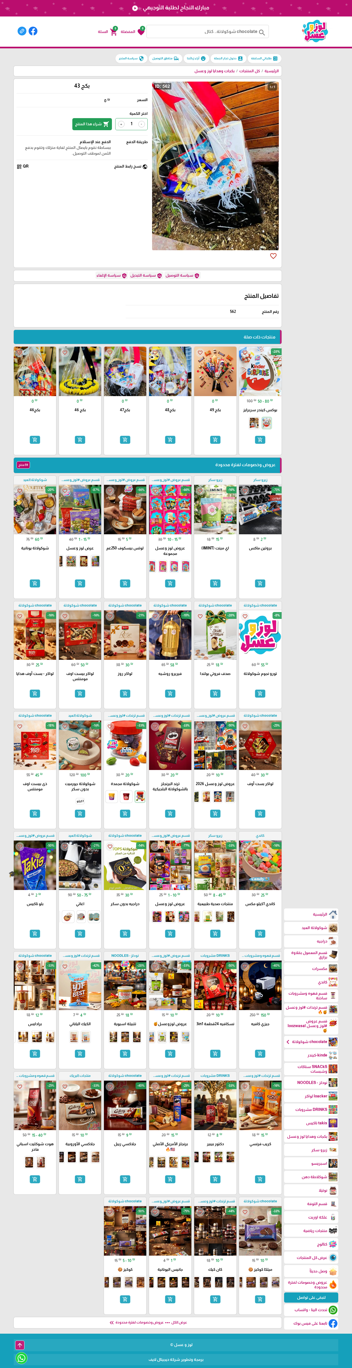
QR (22, 166)
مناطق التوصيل (165, 58)
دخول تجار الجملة (228, 58)
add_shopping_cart (260, 440)
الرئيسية (272, 71)
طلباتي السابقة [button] (264, 58)
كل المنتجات (249, 71)
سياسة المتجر (131, 58)
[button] (132, 31)
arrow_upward (19, 1345)
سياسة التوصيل (183, 276)
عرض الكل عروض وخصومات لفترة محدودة (147, 1322)
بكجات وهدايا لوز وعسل (214, 71)
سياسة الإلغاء (112, 276)
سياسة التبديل (146, 276)
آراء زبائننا (196, 58)
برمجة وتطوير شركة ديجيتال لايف (176, 1359)
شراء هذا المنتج (92, 124)
